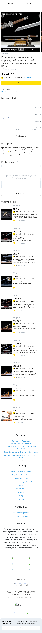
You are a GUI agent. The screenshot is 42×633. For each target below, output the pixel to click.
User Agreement (13, 597)
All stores (21, 492)
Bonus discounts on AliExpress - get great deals (21, 452)
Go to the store (21, 83)
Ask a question (21, 489)
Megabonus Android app (21, 475)
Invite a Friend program (21, 513)
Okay (21, 628)
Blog (21, 496)
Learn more (27, 77)
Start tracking (21, 136)
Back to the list (2, 16)
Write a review (21, 193)
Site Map (21, 499)
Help (21, 485)
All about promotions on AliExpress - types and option (21, 456)
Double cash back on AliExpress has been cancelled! (21, 447)
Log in (29, 3)
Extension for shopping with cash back (21, 482)
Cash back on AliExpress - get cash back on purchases (21, 442)
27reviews (4, 92)
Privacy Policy (29, 597)
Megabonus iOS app (21, 478)
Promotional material (21, 516)
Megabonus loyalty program (21, 471)
